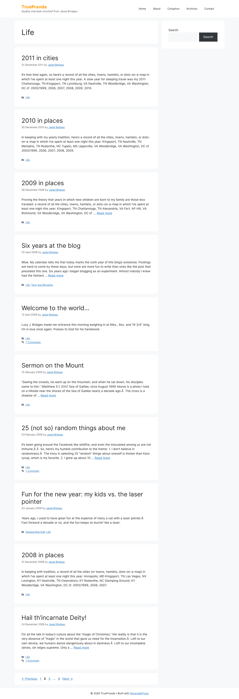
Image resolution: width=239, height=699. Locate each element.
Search (173, 30)
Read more (104, 213)
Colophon (173, 8)
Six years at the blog (51, 245)
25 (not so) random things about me (73, 427)
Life (28, 97)
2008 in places (43, 555)
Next (67, 678)
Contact (209, 8)
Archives (192, 8)
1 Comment (32, 470)
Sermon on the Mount (53, 365)
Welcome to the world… (55, 308)
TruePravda (34, 6)
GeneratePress (139, 693)
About (156, 8)
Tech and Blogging (42, 284)
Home (142, 8)
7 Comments (33, 342)
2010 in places (42, 120)
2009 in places (43, 183)
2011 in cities (40, 58)
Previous (29, 678)
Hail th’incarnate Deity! (54, 617)
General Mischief (35, 531)
